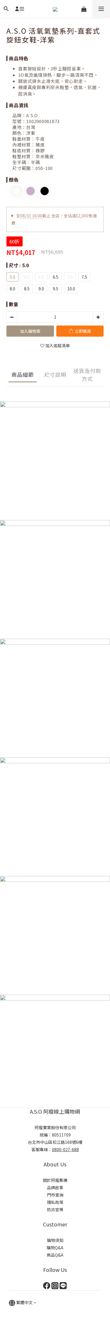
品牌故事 (55, 1187)
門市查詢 (55, 1195)
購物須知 (55, 1240)
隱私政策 (55, 1202)
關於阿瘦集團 (55, 1180)
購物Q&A (55, 1247)
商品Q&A (55, 1255)
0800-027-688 (65, 1149)
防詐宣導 (55, 1209)
